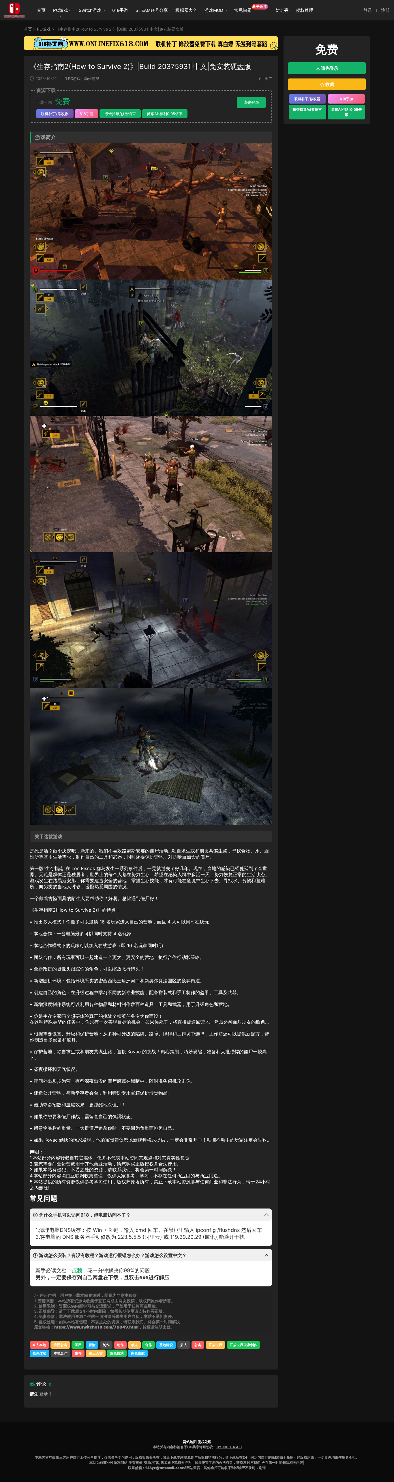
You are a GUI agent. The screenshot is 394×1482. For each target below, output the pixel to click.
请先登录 (251, 102)
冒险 (92, 1345)
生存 (78, 1353)
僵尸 (77, 1345)
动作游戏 (91, 78)
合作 (148, 1345)
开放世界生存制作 (243, 1345)
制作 (106, 1345)
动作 (120, 1345)
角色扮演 (117, 1353)
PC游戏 (60, 10)
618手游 (120, 10)
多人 (183, 1345)
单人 (134, 1345)
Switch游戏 (90, 10)
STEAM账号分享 (152, 10)
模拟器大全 (186, 10)
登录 (43, 1394)
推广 (268, 78)
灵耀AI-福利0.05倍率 (165, 113)
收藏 (329, 84)
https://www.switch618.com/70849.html (96, 1326)
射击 (197, 1345)
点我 (77, 1270)
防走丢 (281, 10)
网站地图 (190, 1442)
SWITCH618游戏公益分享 (14, 10)
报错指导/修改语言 (120, 113)
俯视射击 (60, 1345)
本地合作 (60, 1353)
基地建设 (166, 1345)
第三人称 (96, 1353)
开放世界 (215, 1345)
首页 (41, 10)
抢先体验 (39, 1353)
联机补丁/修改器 (55, 113)
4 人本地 (39, 1345)
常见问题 (250, 8)
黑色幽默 (138, 1353)
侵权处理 (304, 10)
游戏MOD (213, 10)
